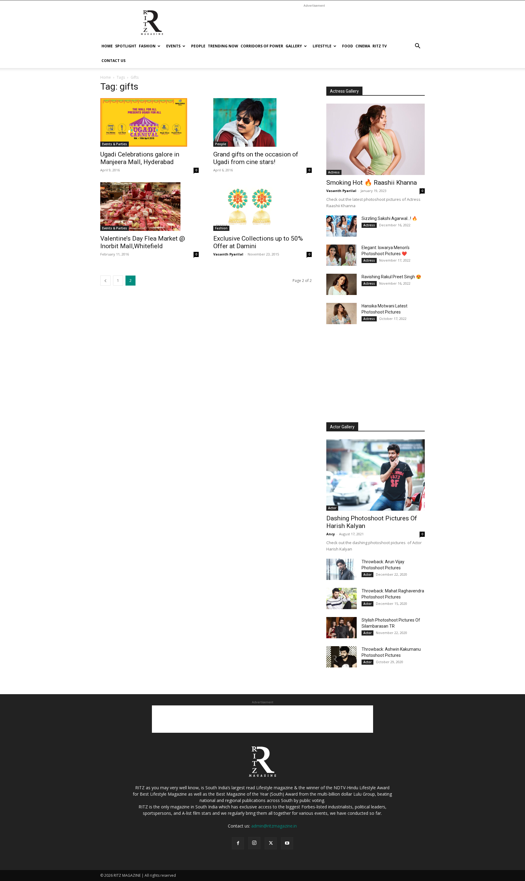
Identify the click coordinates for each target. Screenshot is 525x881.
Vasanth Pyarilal (228, 254)
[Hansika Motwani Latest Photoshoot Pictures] (341, 313)
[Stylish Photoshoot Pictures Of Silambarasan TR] (341, 627)
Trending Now (223, 46)
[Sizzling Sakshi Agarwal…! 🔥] (341, 226)
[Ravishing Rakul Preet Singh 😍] (341, 284)
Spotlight (125, 46)
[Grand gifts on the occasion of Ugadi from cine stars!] (262, 122)
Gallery (294, 46)
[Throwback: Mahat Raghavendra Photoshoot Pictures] (341, 598)
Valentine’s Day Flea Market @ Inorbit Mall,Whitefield (142, 242)
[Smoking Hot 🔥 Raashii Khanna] (375, 139)
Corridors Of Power (262, 46)
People (198, 46)
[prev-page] (105, 281)
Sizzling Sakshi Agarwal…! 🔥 (389, 218)
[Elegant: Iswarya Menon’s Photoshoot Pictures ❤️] (341, 255)
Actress (334, 172)
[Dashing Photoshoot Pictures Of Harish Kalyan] (375, 475)
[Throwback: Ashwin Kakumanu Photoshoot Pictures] (341, 656)
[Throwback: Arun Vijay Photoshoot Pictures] (341, 569)
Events (173, 46)
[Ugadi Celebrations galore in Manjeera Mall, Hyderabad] (149, 122)
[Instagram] (254, 843)
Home (107, 46)
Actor (332, 508)
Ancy (330, 534)
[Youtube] (287, 843)
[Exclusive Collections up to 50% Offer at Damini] (262, 206)
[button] (417, 47)
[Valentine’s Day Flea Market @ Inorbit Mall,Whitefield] (149, 206)
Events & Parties (114, 144)
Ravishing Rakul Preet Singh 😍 (391, 276)
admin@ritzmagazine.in (274, 826)
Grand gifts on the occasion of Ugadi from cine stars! (255, 158)
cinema (362, 46)
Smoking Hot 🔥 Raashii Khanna (371, 182)
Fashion (147, 46)
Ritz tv (379, 46)
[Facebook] (238, 843)
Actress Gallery (344, 91)
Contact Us (113, 60)
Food (347, 46)
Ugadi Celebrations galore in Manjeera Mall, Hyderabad (139, 158)
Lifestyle (322, 46)
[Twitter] (271, 843)
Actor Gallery (342, 426)
